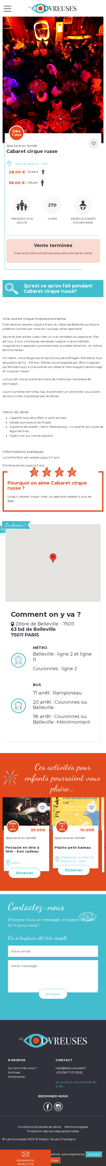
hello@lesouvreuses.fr (71, 1068)
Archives (14, 1072)
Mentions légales (76, 1127)
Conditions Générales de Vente (39, 1127)
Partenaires (16, 1077)
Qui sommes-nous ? (22, 1068)
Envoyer (53, 994)
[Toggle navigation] (7, 8)
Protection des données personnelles (53, 1131)
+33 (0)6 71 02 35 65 (69, 1072)
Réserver (24, 873)
